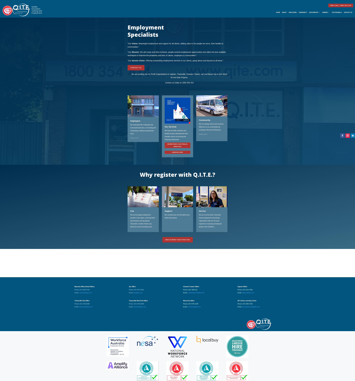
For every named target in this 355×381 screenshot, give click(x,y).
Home (278, 12)
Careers (325, 12)
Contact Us (348, 12)
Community (303, 12)
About (284, 12)
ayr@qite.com (137, 293)
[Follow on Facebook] (342, 135)
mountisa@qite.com (194, 307)
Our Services (313, 12)
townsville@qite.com (86, 307)
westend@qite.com (139, 307)
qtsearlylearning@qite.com (251, 307)
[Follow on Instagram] (347, 135)
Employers (293, 12)
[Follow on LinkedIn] (353, 135)
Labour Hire (177, 152)
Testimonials (337, 12)
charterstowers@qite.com (196, 293)
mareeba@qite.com (85, 293)
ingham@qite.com (248, 293)
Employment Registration (177, 240)
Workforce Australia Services (177, 145)
